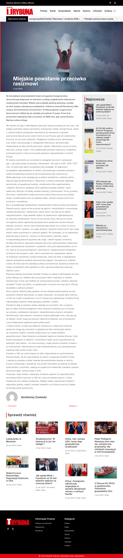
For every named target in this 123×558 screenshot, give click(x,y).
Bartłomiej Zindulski (34, 397)
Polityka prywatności (43, 523)
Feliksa (24, 3)
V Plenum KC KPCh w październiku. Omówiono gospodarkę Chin (105, 487)
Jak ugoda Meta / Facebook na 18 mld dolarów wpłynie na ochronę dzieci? (105, 108)
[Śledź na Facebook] (110, 3)
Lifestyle (97, 11)
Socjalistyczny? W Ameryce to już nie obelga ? (45, 441)
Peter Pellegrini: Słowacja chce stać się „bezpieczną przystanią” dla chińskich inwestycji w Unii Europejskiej (105, 445)
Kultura (86, 11)
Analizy (108, 11)
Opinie (76, 11)
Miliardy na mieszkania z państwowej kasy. (104, 227)
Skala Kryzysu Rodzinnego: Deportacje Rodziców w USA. (17, 477)
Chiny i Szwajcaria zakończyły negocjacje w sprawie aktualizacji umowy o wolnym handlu (75, 487)
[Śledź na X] (115, 3)
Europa (110, 148)
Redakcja (39, 531)
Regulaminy (39, 527)
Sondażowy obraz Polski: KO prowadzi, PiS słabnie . (104, 164)
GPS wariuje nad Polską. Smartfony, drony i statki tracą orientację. (104, 185)
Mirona (31, 3)
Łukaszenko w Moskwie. (13, 440)
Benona (17, 3)
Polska (43, 11)
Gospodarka (64, 11)
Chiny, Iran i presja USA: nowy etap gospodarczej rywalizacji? (104, 205)
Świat (53, 11)
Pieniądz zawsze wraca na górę (76, 19)
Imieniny (9, 3)
